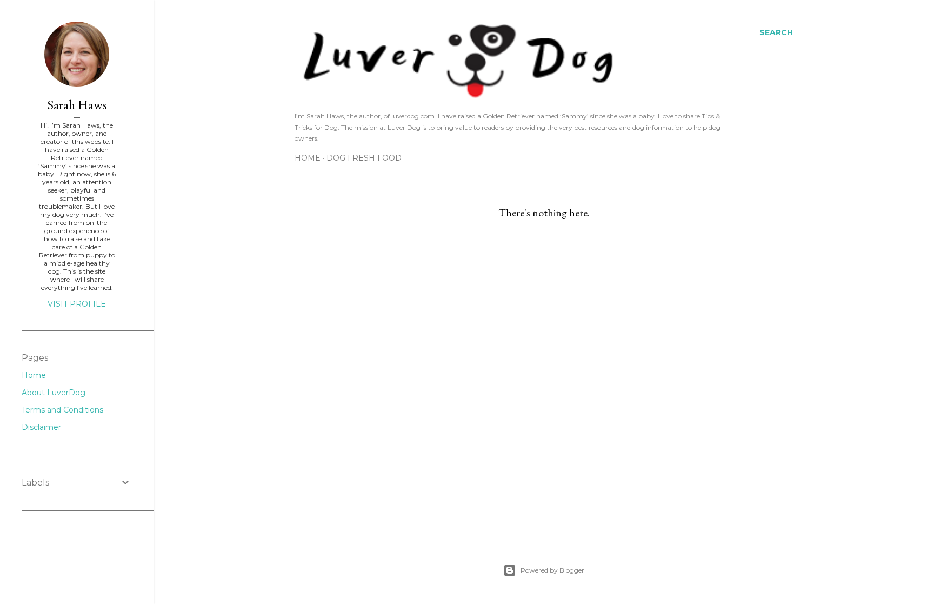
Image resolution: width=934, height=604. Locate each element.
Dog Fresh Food (364, 158)
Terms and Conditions (62, 410)
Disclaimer (41, 427)
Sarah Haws (77, 104)
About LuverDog (53, 392)
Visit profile (77, 304)
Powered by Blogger (552, 570)
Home (308, 158)
